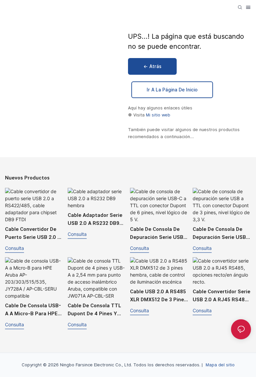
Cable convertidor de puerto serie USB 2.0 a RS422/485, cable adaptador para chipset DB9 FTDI (34, 233)
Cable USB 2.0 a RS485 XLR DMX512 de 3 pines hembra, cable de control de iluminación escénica (158, 296)
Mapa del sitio (220, 364)
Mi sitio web (158, 114)
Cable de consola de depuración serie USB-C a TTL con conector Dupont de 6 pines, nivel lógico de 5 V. (158, 233)
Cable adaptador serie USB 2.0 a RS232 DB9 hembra (95, 219)
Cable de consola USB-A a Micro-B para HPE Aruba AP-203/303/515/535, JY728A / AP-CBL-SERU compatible (33, 310)
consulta (14, 248)
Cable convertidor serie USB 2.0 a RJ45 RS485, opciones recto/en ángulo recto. (221, 296)
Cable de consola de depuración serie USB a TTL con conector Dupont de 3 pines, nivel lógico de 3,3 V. (222, 233)
